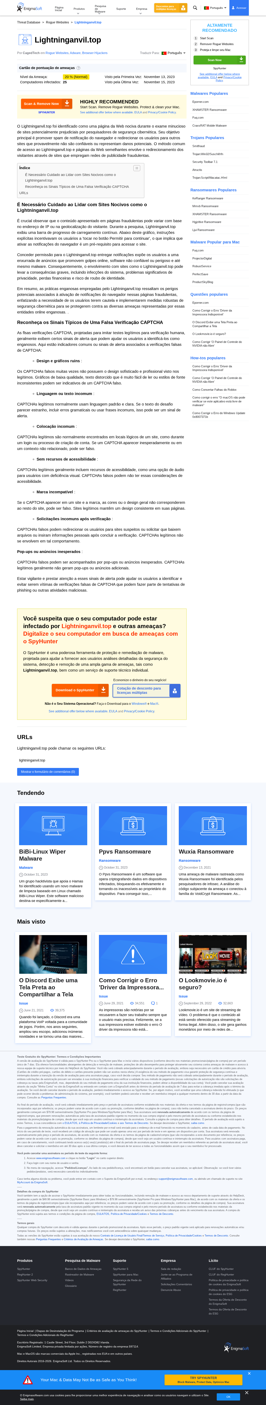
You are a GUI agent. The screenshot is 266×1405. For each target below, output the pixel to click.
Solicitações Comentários (176, 1284)
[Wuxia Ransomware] (213, 825)
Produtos (79, 8)
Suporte (121, 8)
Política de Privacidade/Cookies (129, 1214)
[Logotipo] (29, 7)
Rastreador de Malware (79, 1274)
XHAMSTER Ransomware (209, 109)
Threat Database (28, 22)
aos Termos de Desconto (134, 1123)
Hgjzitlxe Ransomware (206, 222)
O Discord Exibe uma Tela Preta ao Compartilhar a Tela (214, 324)
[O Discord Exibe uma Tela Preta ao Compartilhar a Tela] (53, 954)
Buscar (195, 8)
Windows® (139, 703)
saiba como (197, 1123)
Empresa (141, 8)
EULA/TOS (103, 1214)
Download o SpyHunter (75, 690)
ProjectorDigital (202, 258)
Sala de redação (171, 1268)
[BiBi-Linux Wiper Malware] (53, 825)
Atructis (197, 169)
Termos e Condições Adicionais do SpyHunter (178, 1330)
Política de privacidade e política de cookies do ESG (228, 1292)
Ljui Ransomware (203, 230)
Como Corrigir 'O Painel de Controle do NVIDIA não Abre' (217, 343)
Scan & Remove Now (41, 104)
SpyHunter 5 (120, 1268)
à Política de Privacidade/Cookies (98, 1123)
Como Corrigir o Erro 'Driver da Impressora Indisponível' (212, 312)
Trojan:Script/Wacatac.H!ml (209, 177)
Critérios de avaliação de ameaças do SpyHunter (117, 1330)
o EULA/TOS (70, 1123)
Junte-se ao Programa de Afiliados (176, 1276)
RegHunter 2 (25, 1274)
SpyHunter (23, 1268)
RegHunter (119, 1289)
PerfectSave (200, 274)
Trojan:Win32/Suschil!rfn (207, 154)
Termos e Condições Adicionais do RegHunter (45, 1335)
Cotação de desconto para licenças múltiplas (139, 690)
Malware (26, 868)
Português (216, 7)
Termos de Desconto (161, 1214)
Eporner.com (200, 101)
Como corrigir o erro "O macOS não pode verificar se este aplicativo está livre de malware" (218, 401)
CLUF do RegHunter (221, 1274)
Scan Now (215, 60)
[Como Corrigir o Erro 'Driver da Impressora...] (133, 954)
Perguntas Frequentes (53, 1097)
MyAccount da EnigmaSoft (32, 1182)
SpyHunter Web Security (32, 1280)
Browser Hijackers (94, 53)
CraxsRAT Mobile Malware (209, 125)
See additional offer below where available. (107, 112)
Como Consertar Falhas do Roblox (214, 389)
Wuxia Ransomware (206, 851)
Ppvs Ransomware (125, 851)
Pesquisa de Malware (100, 8)
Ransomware (110, 861)
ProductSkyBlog (202, 282)
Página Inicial (59, 9)
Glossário (71, 1285)
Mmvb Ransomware (205, 206)
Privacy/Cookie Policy (162, 112)
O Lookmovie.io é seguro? (209, 333)
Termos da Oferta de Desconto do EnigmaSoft (228, 1301)
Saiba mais (27, 1399)
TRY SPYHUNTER (203, 1380)
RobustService (201, 266)
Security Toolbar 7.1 (205, 161)
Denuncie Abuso (171, 1289)
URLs (23, 193)
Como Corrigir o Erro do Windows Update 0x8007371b (218, 415)
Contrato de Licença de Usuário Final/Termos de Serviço (132, 1235)
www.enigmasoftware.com (50, 1158)
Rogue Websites (57, 22)
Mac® (154, 703)
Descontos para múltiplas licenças (166, 8)
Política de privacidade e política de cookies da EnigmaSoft (228, 1282)
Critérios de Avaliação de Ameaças (83, 1239)
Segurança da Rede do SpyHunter (127, 1282)
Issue (23, 1003)
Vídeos (69, 1280)
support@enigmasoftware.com (176, 1179)
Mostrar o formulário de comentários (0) (48, 771)
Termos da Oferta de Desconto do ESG (228, 1311)
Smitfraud (198, 146)
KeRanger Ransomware (207, 198)
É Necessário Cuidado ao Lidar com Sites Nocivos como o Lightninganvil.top (70, 177)
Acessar (241, 7)
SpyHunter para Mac (125, 1274)
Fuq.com (198, 117)
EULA (138, 112)
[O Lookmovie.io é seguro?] (213, 954)
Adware (75, 53)
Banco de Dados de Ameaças (83, 1268)
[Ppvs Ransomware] (133, 825)
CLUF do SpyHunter (221, 1268)
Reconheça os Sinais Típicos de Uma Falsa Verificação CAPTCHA (77, 187)
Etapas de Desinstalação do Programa (60, 1330)
